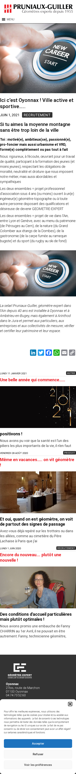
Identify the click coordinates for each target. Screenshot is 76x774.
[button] (70, 704)
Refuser (38, 754)
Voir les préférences (38, 765)
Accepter (38, 743)
